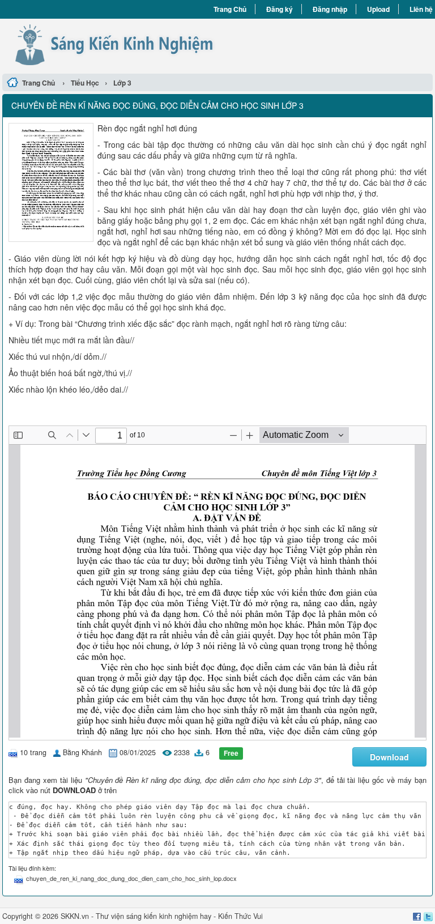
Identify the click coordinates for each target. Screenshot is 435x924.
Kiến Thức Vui (240, 916)
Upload (378, 9)
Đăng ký (279, 9)
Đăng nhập (330, 9)
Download (389, 757)
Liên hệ (421, 9)
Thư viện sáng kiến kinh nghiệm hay (153, 916)
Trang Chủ (230, 9)
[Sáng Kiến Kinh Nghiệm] (110, 44)
